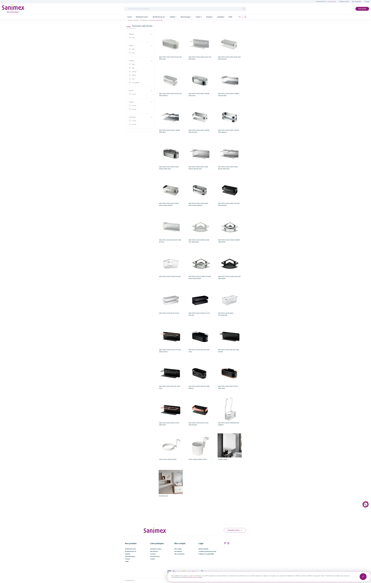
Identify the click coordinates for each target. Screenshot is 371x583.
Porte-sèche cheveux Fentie (167, 459)
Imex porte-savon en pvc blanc (169, 313)
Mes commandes (179, 554)
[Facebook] (225, 543)
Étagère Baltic (163, 496)
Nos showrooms (356, 1)
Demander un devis (234, 530)
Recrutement (154, 551)
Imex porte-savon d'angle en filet (170, 276)
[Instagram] (228, 543)
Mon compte (178, 549)
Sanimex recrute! (344, 1)
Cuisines (127, 559)
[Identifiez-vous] (245, 16)
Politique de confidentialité (206, 554)
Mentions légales (203, 549)
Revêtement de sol (130, 551)
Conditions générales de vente (207, 551)
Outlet (126, 561)
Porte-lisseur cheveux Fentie (198, 459)
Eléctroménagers (130, 556)
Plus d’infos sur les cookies (194, 577)
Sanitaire (127, 554)
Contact (152, 559)
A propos (367, 1)
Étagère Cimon (222, 459)
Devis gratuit (362, 8)
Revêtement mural (130, 549)
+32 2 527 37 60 (331, 1)
